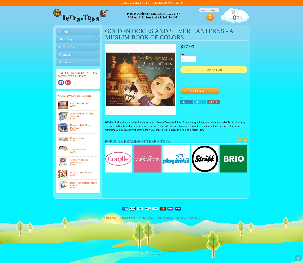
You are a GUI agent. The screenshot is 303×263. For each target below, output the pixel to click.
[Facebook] (61, 82)
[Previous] (239, 140)
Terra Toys (156, 251)
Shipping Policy (127, 217)
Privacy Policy (146, 217)
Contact (64, 54)
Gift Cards (66, 47)
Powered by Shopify (156, 254)
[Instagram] (68, 82)
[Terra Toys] (80, 16)
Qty (182, 54)
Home (63, 32)
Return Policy (109, 217)
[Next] (245, 140)
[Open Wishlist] (298, 258)
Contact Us (194, 217)
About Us (66, 62)
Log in (204, 10)
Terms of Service (164, 217)
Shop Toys (79, 40)
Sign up (214, 10)
